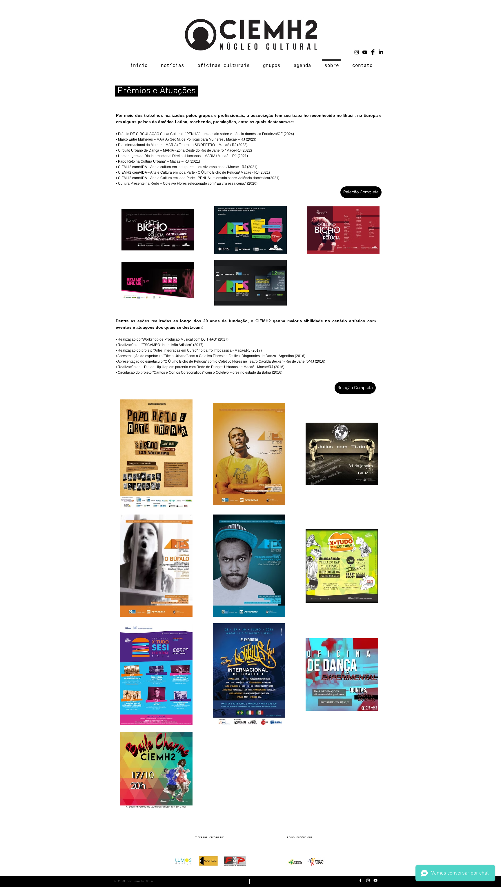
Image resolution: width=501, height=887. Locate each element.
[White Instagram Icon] (368, 880)
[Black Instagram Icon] (357, 52)
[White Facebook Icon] (360, 880)
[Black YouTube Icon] (365, 52)
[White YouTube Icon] (375, 880)
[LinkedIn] (381, 52)
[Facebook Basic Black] (373, 52)
